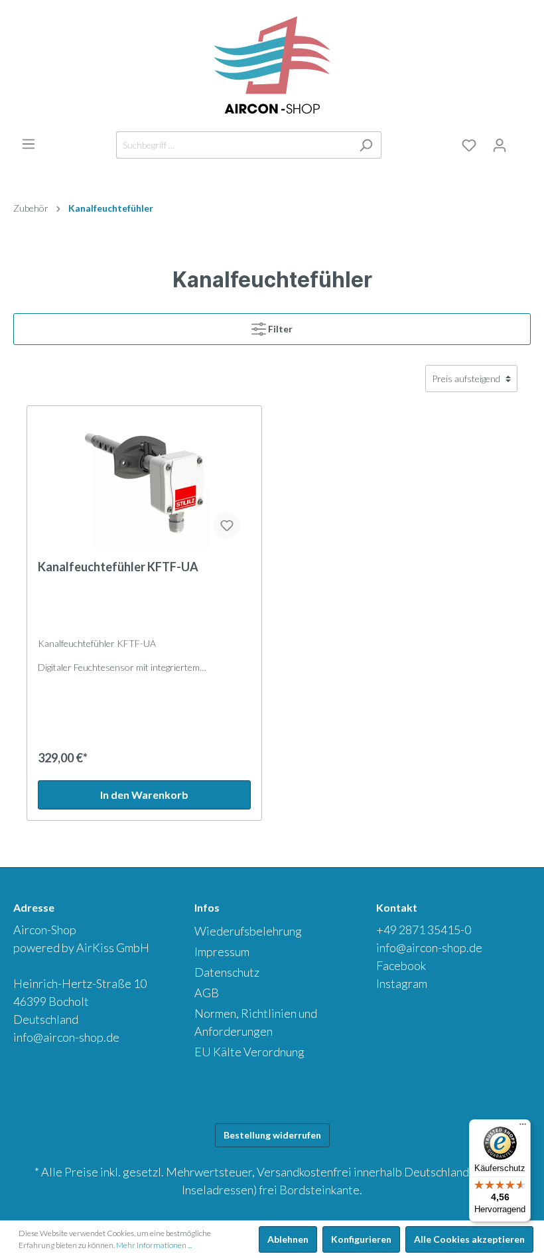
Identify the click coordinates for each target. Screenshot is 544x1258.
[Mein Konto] (499, 145)
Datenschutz (226, 972)
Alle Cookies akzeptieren (469, 1239)
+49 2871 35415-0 (423, 929)
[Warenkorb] (523, 142)
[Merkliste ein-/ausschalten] (227, 525)
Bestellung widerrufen (272, 1135)
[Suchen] (365, 145)
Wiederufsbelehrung (248, 931)
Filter (280, 328)
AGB (206, 992)
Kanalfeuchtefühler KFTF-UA (118, 566)
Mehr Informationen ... (154, 1245)
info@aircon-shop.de (66, 1037)
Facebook (401, 965)
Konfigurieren (361, 1239)
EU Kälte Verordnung (249, 1051)
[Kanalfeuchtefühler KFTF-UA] (144, 483)
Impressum (221, 951)
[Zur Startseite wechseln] (272, 65)
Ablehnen (287, 1239)
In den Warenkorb (144, 794)
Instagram (401, 983)
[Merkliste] (469, 145)
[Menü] (28, 144)
